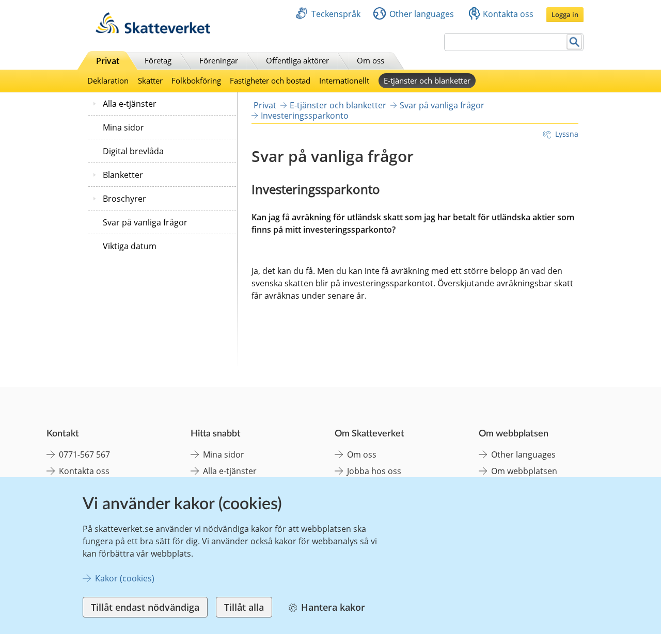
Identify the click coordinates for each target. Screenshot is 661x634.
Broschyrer (124, 198)
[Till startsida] (153, 31)
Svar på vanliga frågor (145, 222)
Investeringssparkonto (305, 115)
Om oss (370, 60)
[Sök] (574, 42)
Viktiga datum (129, 246)
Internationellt (344, 80)
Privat (107, 61)
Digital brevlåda (133, 151)
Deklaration (108, 80)
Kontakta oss (508, 14)
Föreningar (218, 60)
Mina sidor (123, 127)
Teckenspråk (335, 14)
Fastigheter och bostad (270, 80)
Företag (158, 60)
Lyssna (566, 134)
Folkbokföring (196, 80)
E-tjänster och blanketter (427, 80)
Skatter (150, 80)
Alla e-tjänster (129, 103)
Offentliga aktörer (297, 60)
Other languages (421, 14)
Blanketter (123, 175)
